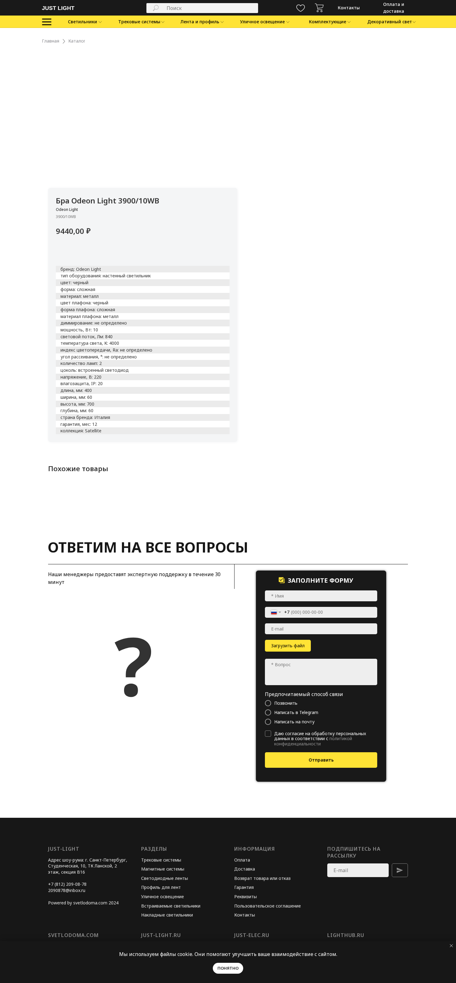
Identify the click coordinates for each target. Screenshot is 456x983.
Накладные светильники (167, 915)
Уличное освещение (162, 896)
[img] (319, 7)
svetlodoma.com (73, 935)
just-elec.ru (251, 935)
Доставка (244, 869)
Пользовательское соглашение (267, 906)
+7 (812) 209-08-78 (67, 884)
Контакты (244, 915)
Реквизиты (245, 896)
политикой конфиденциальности (313, 741)
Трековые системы (161, 860)
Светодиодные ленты (164, 878)
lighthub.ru (345, 935)
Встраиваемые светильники (170, 906)
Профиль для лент (161, 887)
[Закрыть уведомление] (451, 946)
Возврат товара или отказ (262, 878)
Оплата (242, 860)
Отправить (321, 760)
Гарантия (244, 887)
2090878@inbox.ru (66, 890)
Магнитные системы (162, 869)
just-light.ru (161, 935)
